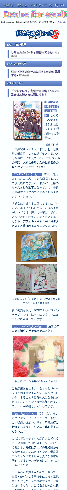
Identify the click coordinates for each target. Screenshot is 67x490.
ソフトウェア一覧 (41, 5)
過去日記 (21, 5)
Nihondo (62, 22)
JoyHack (59, 5)
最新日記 (8, 5)
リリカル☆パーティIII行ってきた (32, 52)
